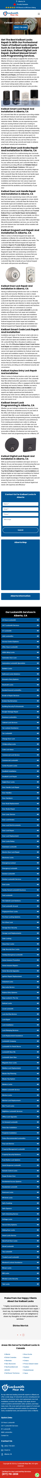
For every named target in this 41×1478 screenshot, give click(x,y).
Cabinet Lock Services (9, 722)
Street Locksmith (8, 1246)
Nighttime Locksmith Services (12, 1111)
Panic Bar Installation (9, 1127)
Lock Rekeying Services (10, 1030)
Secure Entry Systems (9, 1225)
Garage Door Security (9, 928)
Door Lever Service (8, 814)
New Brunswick (10, 1364)
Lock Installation (7, 1025)
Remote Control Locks (9, 1171)
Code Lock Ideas (8, 749)
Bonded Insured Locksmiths (11, 690)
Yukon (26, 1373)
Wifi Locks (5, 1273)
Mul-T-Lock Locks (8, 1106)
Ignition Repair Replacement (12, 976)
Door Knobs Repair (8, 809)
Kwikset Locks (7, 1003)
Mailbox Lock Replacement (11, 1068)
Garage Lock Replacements (11, 933)
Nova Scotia (28, 1354)
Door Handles (7, 793)
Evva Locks (6, 884)
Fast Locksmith (7, 895)
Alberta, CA (21, 1)
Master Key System (8, 1079)
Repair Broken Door (9, 1176)
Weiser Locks (6, 1268)
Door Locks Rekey (8, 841)
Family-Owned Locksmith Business (14, 890)
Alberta (7, 1354)
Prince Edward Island (31, 1364)
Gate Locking (6, 938)
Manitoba (8, 1361)
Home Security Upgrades (10, 971)
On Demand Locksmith (10, 1122)
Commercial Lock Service (11, 755)
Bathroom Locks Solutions (11, 674)
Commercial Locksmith (10, 760)
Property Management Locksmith (13, 1149)
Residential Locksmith (9, 1187)
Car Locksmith (7, 733)
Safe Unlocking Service (10, 1214)
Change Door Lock (8, 739)
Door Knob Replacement (10, 803)
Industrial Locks (7, 982)
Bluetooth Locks (7, 685)
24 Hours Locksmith (9, 620)
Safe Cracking (7, 1203)
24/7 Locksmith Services (10, 625)
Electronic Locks (8, 857)
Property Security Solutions (11, 1154)
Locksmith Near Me (8, 1052)
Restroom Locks (7, 1192)
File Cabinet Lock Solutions (11, 901)
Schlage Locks (7, 1219)
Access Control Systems (10, 641)
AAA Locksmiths (7, 636)
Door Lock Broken (8, 820)
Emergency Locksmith (9, 868)
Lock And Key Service (9, 1014)
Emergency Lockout (9, 863)
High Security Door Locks (10, 949)
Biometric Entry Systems (10, 679)
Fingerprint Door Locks (10, 911)
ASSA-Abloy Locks (8, 652)
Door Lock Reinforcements (11, 825)
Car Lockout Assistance (10, 728)
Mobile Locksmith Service (11, 1090)
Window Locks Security (10, 1279)
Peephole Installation (9, 1133)
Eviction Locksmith (8, 874)
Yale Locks (6, 1284)
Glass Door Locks (8, 944)
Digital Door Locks (8, 782)
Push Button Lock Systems (11, 1160)
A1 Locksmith (6, 631)
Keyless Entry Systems (9, 992)
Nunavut (26, 1357)
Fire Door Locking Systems (11, 917)
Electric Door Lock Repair (11, 852)
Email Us (7, 1450)
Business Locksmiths (9, 717)
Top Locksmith (7, 1252)
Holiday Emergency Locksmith (12, 955)
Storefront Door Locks (9, 1241)
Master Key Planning (9, 1073)
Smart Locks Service (9, 1235)
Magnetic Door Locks (9, 1063)
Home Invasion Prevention (11, 960)
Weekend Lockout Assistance (12, 1262)
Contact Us (4, 1435)
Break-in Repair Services (10, 695)
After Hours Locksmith (10, 647)
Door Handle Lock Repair (10, 787)
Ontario (26, 1361)
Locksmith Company (9, 1041)
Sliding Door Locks (8, 1230)
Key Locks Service (8, 987)
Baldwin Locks (7, 668)
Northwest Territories (12, 1373)
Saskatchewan (29, 1370)
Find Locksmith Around (10, 906)
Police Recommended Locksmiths (13, 1138)
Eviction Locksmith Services (11, 879)
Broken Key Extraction (9, 701)
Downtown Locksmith (9, 847)
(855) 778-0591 (20, 27)
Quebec (26, 1367)
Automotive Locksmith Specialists (13, 663)
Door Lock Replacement (10, 836)
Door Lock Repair (8, 830)
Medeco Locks (7, 1084)
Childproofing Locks (9, 744)
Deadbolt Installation (9, 771)
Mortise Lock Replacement (11, 1100)
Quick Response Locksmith (11, 1165)
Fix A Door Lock (7, 922)
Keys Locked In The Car (10, 998)
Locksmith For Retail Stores (11, 1046)
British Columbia (10, 1357)
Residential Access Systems (11, 1181)
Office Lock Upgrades (9, 1117)
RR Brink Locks (7, 1198)
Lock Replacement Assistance (12, 1036)
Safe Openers (7, 1208)
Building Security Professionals (13, 706)
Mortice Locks (7, 1095)
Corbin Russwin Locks (9, 766)
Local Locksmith (7, 1009)
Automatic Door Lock (9, 658)
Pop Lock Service (8, 1144)
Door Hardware (7, 798)
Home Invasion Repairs (10, 965)
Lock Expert (6, 1019)
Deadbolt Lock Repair (9, 776)
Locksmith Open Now (9, 1057)
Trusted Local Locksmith (10, 1257)
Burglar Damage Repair (10, 712)
